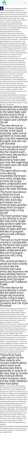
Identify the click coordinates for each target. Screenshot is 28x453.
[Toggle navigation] (24, 2)
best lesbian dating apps (7, 409)
